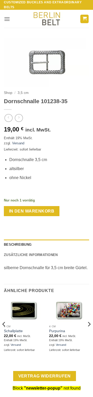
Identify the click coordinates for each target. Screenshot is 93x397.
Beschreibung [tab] (18, 244)
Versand (18, 143)
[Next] (89, 334)
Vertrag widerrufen (44, 376)
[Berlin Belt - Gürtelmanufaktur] (46, 19)
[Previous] (4, 334)
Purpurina (57, 331)
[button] (7, 19)
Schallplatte (13, 331)
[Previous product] (19, 118)
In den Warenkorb (31, 211)
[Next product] (8, 118)
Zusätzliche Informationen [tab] (31, 255)
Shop (8, 93)
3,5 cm (23, 93)
